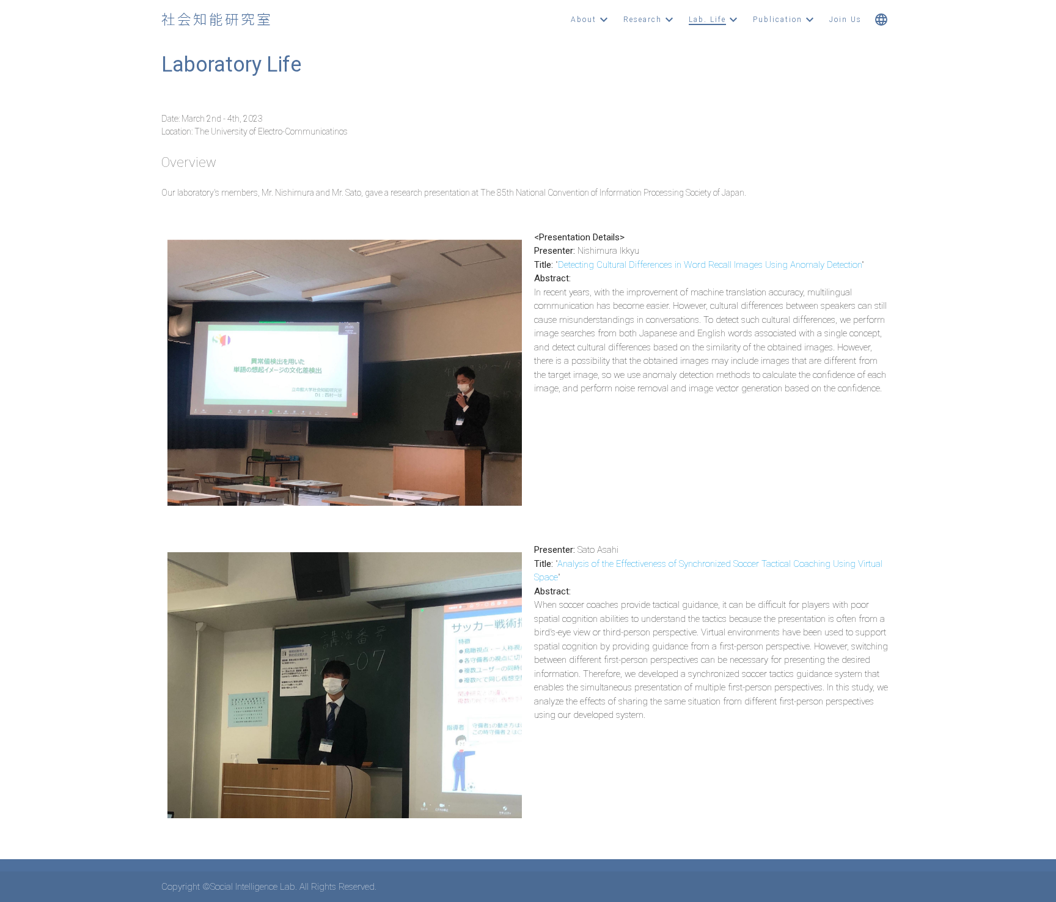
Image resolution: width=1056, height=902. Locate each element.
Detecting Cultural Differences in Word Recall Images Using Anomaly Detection (710, 264)
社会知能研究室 (217, 20)
